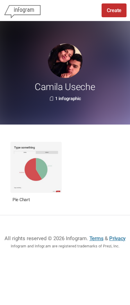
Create (114, 10)
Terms (96, 238)
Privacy (117, 238)
